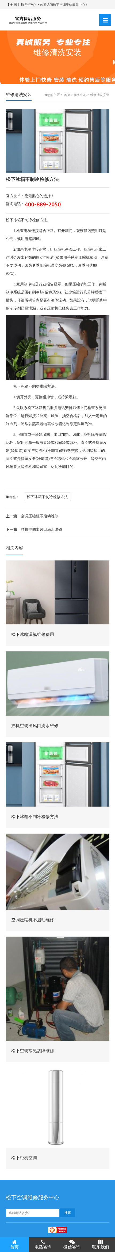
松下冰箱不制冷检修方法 (47, 496)
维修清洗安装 (99, 95)
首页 (67, 95)
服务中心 (80, 95)
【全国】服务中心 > (23, 4)
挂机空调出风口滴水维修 (34, 529)
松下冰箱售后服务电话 (46, 408)
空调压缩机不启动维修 (32, 515)
